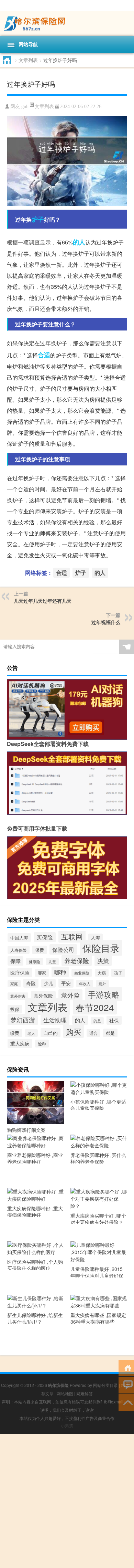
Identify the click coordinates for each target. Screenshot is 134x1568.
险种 (42, 1043)
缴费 (14, 1033)
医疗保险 (20, 972)
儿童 (52, 961)
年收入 (84, 983)
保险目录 (101, 948)
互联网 (72, 936)
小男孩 (67, 1425)
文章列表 (28, 59)
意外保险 (43, 995)
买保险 (44, 937)
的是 (97, 1020)
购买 (73, 1031)
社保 (114, 1020)
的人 (79, 242)
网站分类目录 (105, 1385)
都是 (110, 1033)
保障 (15, 961)
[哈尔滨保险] (67, 23)
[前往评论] (126, 1384)
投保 (14, 1009)
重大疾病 (20, 1043)
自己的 (50, 1032)
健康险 (34, 961)
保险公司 (63, 949)
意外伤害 (17, 996)
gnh (25, 106)
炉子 (38, 219)
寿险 (31, 983)
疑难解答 (84, 1393)
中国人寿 (19, 937)
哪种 (60, 972)
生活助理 (55, 1019)
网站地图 (65, 1393)
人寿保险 (18, 950)
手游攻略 (104, 994)
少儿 (48, 983)
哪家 (42, 973)
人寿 (95, 938)
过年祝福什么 (105, 622)
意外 (102, 983)
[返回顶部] (126, 1402)
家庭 (14, 983)
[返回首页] (126, 1367)
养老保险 (76, 960)
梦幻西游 (22, 1019)
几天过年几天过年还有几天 (42, 600)
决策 (103, 961)
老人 (31, 1033)
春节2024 (95, 1007)
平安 (66, 983)
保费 (39, 950)
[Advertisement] (67, 1501)
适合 (93, 1033)
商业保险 (81, 973)
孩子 (118, 973)
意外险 (70, 994)
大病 (102, 973)
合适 (44, 354)
